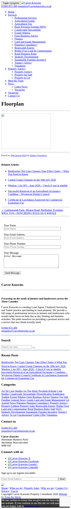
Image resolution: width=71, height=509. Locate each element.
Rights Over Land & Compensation (33, 50)
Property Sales (27, 406)
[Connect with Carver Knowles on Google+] (23, 464)
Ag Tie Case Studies (12, 391)
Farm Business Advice (26, 35)
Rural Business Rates (26, 53)
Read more (33, 506)
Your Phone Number (14, 243)
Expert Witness (22, 32)
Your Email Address (14, 234)
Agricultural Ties (23, 23)
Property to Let (22, 77)
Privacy (5, 491)
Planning (21, 403)
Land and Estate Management (30, 41)
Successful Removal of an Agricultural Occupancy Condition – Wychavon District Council (34, 193)
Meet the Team (15, 80)
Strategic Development (26, 56)
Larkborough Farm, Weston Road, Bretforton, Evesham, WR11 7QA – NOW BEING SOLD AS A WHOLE (32, 212)
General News (18, 400)
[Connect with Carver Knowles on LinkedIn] (23, 467)
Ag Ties (27, 391)
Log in (14, 491)
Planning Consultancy (26, 44)
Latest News (21, 86)
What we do (16, 488)
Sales (31, 488)
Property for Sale (23, 74)
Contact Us (14, 95)
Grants (29, 400)
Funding (5, 400)
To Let (13, 415)
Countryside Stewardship (28, 29)
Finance (19, 38)
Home (11, 11)
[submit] (34, 347)
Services (12, 14)
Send (62, 479)
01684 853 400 (9, 6)
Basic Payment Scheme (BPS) (30, 26)
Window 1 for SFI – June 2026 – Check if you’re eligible (38, 185)
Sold (52, 409)
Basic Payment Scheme (44, 391)
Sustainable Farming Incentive (30, 59)
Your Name (10, 225)
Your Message (11, 252)
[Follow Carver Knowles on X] (19, 458)
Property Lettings (10, 406)
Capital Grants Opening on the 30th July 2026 (32, 179)
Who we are (47, 488)
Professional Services (26, 17)
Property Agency (17, 68)
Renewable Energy (25, 47)
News (11, 83)
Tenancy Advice (23, 62)
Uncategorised (24, 415)
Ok (25, 506)
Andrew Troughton (38, 155)
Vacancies (20, 89)
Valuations (20, 65)
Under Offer (39, 415)
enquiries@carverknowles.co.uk (34, 6)
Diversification (44, 394)
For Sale (63, 397)
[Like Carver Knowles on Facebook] (23, 461)
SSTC (59, 409)
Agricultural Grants (25, 20)
